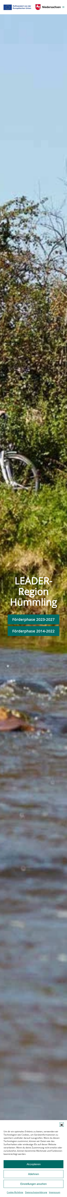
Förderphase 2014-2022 (33, 631)
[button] (61, 1124)
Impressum (54, 1192)
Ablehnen (33, 1174)
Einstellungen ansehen (33, 1183)
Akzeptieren (34, 1164)
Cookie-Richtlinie (15, 1192)
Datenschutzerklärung (36, 1192)
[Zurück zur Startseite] (32, 7)
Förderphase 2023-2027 (33, 619)
